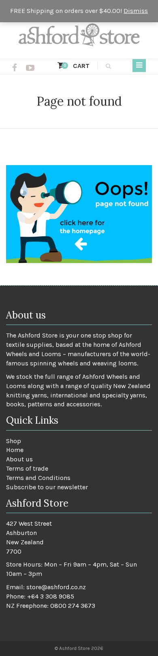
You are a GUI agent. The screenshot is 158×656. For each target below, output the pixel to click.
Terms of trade (27, 468)
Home (14, 450)
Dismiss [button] (136, 11)
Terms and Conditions (38, 478)
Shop (13, 441)
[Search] (107, 66)
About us (19, 459)
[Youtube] (30, 68)
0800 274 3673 (72, 605)
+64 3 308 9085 (50, 596)
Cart (77, 66)
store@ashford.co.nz (56, 587)
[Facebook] (14, 68)
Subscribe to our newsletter (47, 487)
